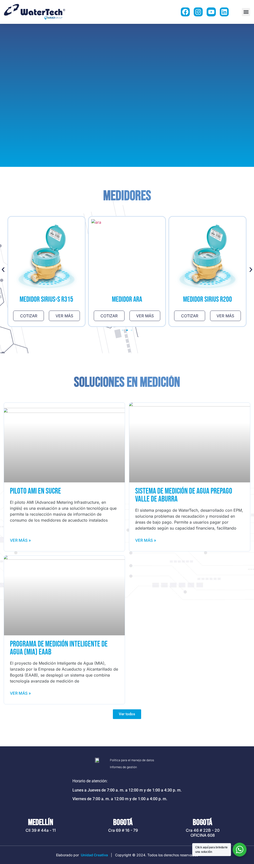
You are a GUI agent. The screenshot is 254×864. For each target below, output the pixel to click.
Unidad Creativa (94, 855)
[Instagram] (198, 11)
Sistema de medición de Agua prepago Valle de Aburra (183, 495)
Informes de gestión (123, 767)
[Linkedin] (224, 11)
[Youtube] (211, 11)
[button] (246, 12)
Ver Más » (20, 540)
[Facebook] (185, 11)
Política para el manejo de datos (132, 760)
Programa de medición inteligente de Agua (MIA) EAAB (59, 648)
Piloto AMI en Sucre (35, 491)
